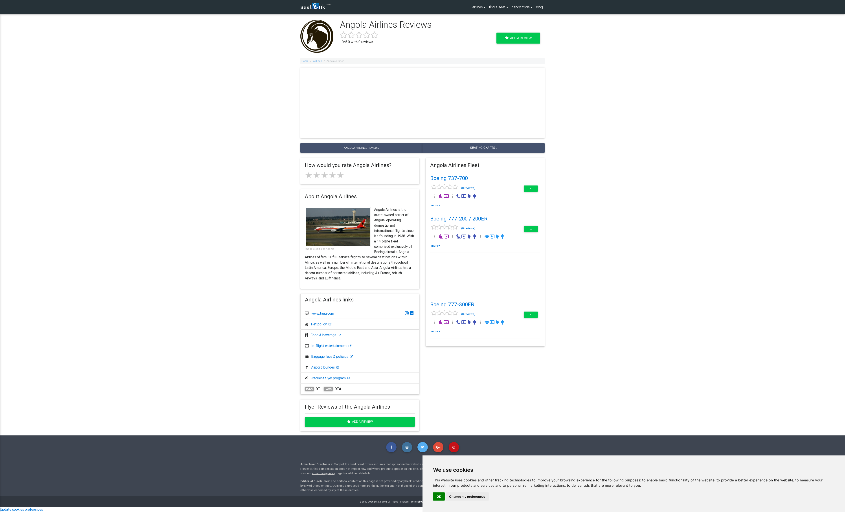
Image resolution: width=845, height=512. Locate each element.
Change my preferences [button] (467, 496)
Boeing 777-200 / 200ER (458, 218)
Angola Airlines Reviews (361, 148)
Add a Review (520, 38)
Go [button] (531, 188)
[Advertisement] (422, 103)
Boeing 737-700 (449, 178)
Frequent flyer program (328, 378)
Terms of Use (417, 501)
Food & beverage (324, 335)
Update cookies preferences (21, 509)
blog (539, 7)
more (435, 205)
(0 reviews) (468, 188)
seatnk (312, 7)
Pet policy (320, 324)
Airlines (317, 60)
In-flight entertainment (330, 345)
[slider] (324, 175)
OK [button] (439, 496)
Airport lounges (323, 367)
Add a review (362, 421)
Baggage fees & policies (330, 356)
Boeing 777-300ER (452, 304)
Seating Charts (482, 147)
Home (305, 60)
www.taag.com (322, 313)
